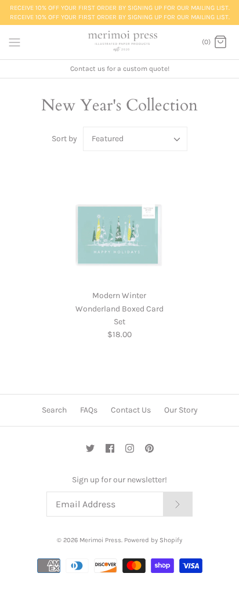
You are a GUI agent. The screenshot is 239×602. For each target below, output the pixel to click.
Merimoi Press (100, 540)
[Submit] (177, 504)
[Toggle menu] (14, 41)
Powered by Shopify (153, 540)
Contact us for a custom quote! (119, 68)
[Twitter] (90, 448)
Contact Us (131, 410)
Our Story (181, 410)
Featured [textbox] (108, 139)
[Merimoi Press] (120, 42)
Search (54, 410)
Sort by (64, 139)
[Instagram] (129, 448)
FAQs (88, 410)
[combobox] (135, 139)
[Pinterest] (149, 448)
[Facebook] (110, 448)
